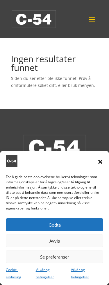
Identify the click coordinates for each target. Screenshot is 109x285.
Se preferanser (54, 257)
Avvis (54, 241)
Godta (55, 225)
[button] (100, 162)
